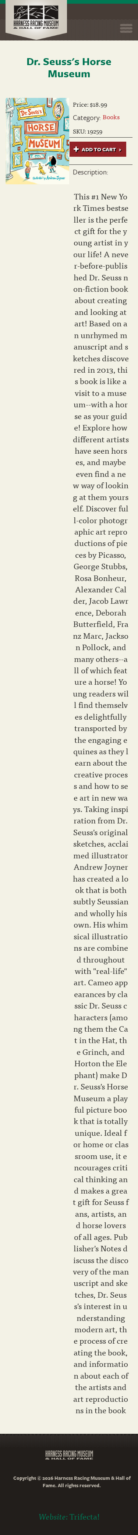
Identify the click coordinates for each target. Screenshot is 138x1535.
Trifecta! (85, 1516)
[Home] (36, 20)
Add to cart (98, 149)
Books (111, 116)
